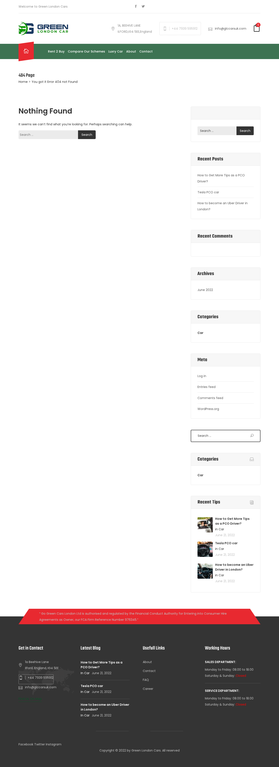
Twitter (39, 744)
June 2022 (205, 290)
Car (200, 333)
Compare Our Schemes (86, 51)
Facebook (26, 744)
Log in (201, 376)
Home (23, 82)
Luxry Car (115, 51)
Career (148, 689)
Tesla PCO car (208, 192)
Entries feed (206, 387)
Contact (146, 51)
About (131, 51)
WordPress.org (208, 409)
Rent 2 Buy (56, 51)
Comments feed (210, 398)
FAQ (146, 680)
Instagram (53, 744)
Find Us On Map (30, 699)
